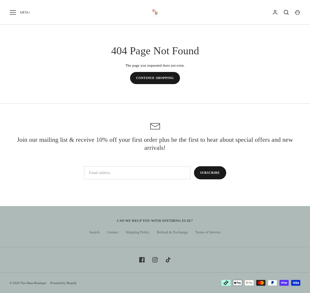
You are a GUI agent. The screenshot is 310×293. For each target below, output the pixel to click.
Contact (112, 232)
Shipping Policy (138, 232)
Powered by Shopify (63, 283)
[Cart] (297, 12)
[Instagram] (155, 259)
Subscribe (210, 172)
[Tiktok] (168, 259)
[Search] (286, 12)
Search (94, 232)
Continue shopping (155, 78)
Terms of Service (208, 232)
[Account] (275, 12)
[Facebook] (142, 259)
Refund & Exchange (172, 232)
